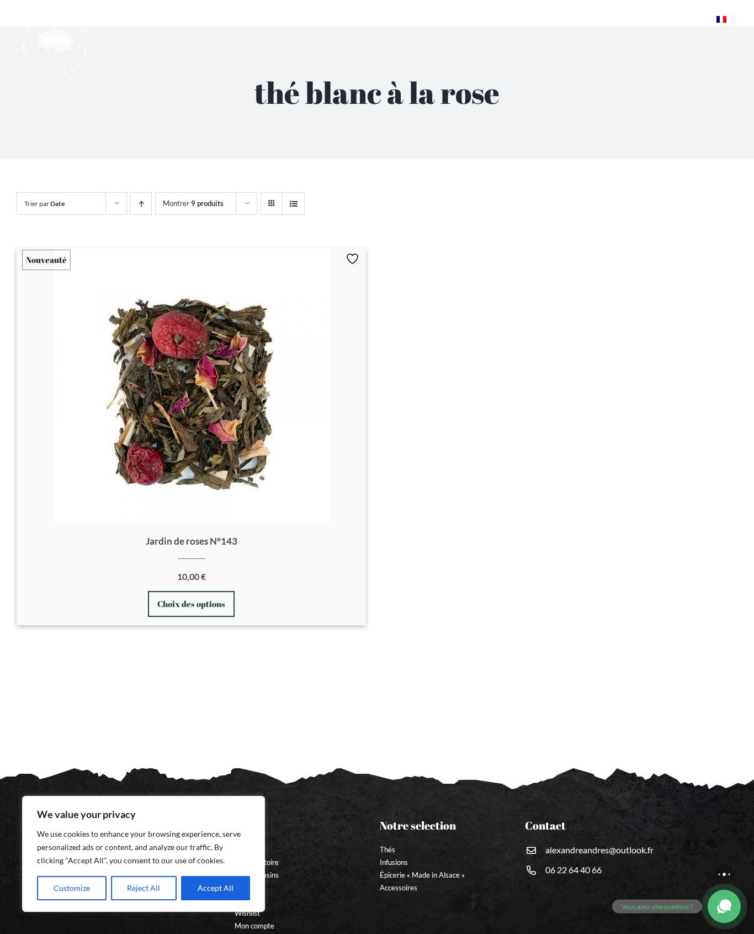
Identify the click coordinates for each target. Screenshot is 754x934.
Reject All (143, 888)
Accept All (215, 888)
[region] (143, 854)
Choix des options (191, 603)
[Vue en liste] (293, 203)
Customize (72, 888)
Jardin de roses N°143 (191, 541)
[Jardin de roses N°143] (191, 386)
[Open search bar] (705, 20)
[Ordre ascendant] (141, 203)
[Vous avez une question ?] (724, 906)
